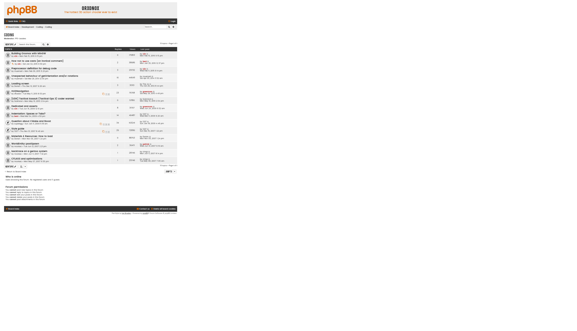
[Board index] (22, 10)
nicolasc (18, 146)
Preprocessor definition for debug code (33, 68)
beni (145, 61)
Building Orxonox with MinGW (28, 53)
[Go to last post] (147, 54)
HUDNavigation (20, 91)
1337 (145, 114)
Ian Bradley (126, 213)
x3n (15, 56)
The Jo (146, 84)
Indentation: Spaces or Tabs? (28, 114)
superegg (18, 124)
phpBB (145, 213)
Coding (9, 34)
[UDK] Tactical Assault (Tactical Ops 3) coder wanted (42, 99)
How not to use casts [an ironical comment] (37, 61)
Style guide (17, 129)
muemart (18, 71)
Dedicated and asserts (24, 106)
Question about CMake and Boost (31, 121)
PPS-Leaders (20, 38)
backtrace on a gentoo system (29, 151)
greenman (147, 92)
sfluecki (17, 94)
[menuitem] (22, 21)
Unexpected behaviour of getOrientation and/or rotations (44, 76)
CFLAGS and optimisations (26, 159)
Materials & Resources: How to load (32, 136)
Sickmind (18, 101)
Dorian (17, 86)
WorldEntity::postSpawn (25, 144)
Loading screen (20, 84)
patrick (146, 144)
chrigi (145, 152)
